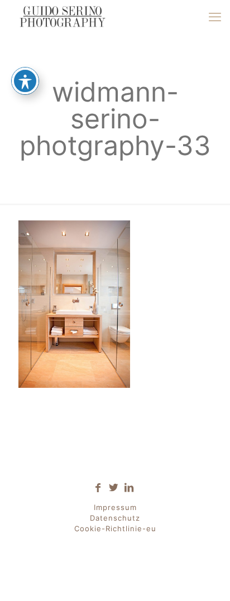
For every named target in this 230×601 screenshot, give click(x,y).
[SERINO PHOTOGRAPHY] (62, 17)
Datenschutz (115, 517)
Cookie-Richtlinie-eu (115, 528)
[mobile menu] (214, 16)
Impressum (115, 507)
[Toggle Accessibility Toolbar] (25, 81)
